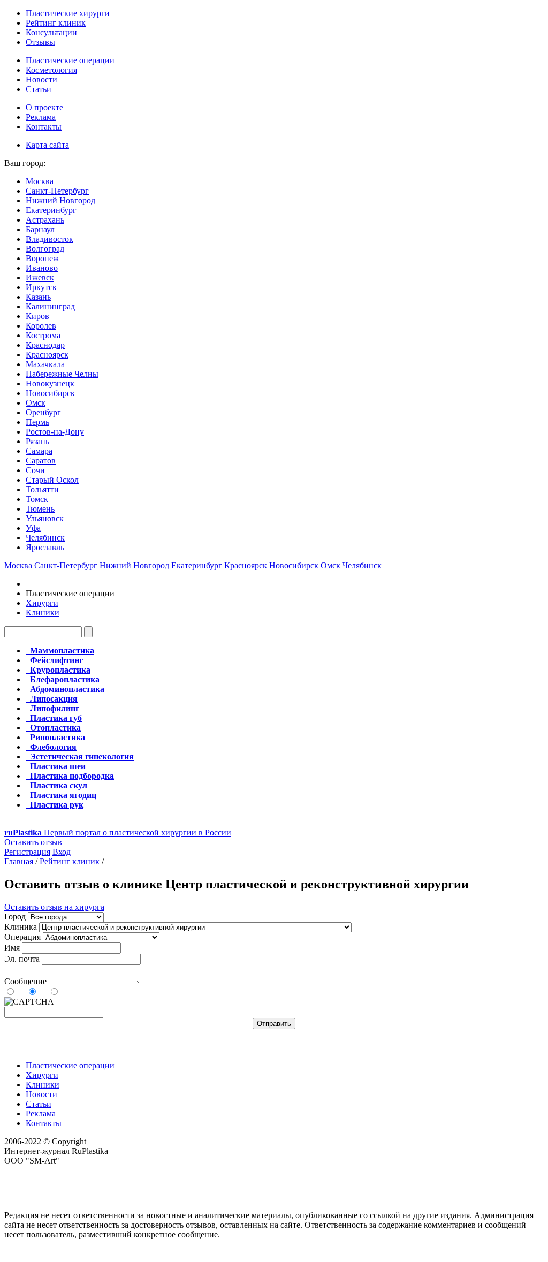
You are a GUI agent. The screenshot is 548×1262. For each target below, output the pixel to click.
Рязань (37, 441)
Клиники (42, 612)
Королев (41, 325)
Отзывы (40, 42)
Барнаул (40, 229)
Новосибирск (50, 393)
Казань (38, 296)
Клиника (20, 926)
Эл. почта (22, 958)
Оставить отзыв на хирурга (54, 906)
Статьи (38, 89)
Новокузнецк (50, 383)
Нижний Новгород (60, 200)
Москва (40, 181)
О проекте (44, 107)
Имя (12, 947)
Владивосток (49, 239)
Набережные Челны (62, 373)
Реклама (41, 116)
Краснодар (45, 344)
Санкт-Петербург (57, 190)
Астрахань (45, 219)
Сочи (35, 470)
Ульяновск (45, 518)
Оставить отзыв (33, 842)
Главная (18, 861)
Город (15, 916)
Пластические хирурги (68, 13)
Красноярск (47, 354)
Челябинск (45, 537)
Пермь (37, 422)
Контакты (44, 126)
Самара (39, 450)
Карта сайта (47, 144)
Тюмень (40, 508)
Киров (37, 316)
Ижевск (40, 277)
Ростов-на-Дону (55, 431)
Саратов (41, 460)
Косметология (51, 69)
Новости (41, 79)
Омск (35, 402)
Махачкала (45, 364)
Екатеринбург (51, 210)
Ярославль (45, 547)
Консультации (51, 32)
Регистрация (27, 851)
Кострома (43, 335)
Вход (61, 851)
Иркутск (41, 287)
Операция (22, 936)
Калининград (50, 306)
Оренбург (43, 412)
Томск (37, 499)
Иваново (42, 267)
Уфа (33, 528)
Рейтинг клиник (56, 22)
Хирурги (42, 602)
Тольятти (42, 489)
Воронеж (42, 258)
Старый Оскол (52, 479)
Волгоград (45, 248)
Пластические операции (70, 60)
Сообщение (25, 981)
